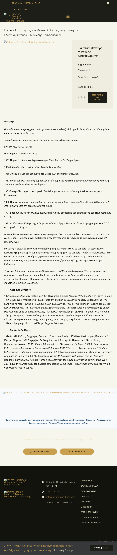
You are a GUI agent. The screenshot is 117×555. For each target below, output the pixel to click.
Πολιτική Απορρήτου (66, 550)
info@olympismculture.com (60, 497)
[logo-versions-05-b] (15, 14)
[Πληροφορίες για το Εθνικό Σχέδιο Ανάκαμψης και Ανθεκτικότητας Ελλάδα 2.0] (58, 404)
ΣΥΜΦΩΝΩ (101, 548)
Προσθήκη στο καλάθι (97, 97)
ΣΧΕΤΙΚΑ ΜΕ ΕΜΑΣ (32, 3)
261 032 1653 (53, 491)
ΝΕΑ (25, 9)
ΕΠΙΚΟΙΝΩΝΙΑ (16, 3)
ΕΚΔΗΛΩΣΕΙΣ (16, 9)
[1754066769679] (29, 42)
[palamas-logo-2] (18, 480)
